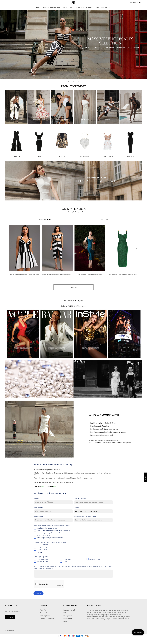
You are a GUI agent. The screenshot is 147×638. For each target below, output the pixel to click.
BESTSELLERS (55, 7)
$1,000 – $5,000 (42, 547)
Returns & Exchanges (47, 619)
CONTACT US (106, 7)
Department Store (42, 562)
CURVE (96, 7)
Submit (38, 593)
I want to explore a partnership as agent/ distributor (53, 530)
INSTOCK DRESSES (69, 7)
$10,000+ (40, 552)
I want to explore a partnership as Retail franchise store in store (57, 533)
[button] (136, 248)
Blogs (65, 622)
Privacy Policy (67, 616)
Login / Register (133, 2)
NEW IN (45, 7)
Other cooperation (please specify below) (50, 538)
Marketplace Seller (95, 559)
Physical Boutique (42, 559)
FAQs (65, 613)
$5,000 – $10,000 (42, 550)
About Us (43, 610)
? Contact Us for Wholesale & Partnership (53, 464)
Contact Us (43, 613)
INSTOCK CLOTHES (84, 7)
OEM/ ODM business (43, 535)
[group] (24, 251)
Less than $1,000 (42, 545)
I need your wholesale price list (47, 528)
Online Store (67, 559)
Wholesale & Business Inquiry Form (50, 493)
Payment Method (69, 610)
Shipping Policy (45, 616)
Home (38, 7)
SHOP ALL (73, 287)
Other (65, 562)
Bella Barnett (67, 619)
